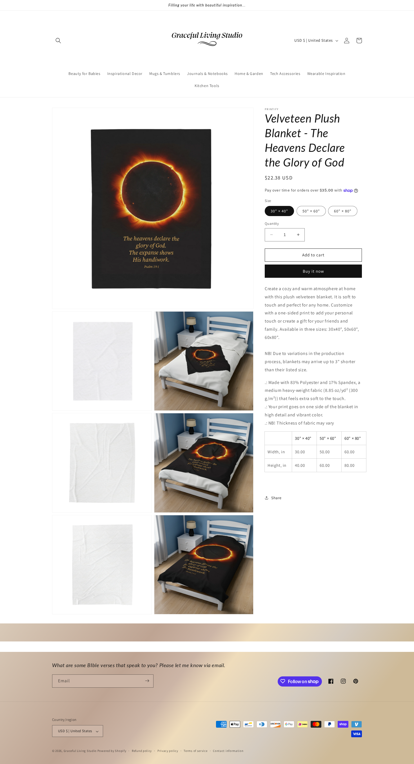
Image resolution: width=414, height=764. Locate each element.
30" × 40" (279, 211)
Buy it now (313, 271)
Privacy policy (167, 751)
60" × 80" (342, 211)
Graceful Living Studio (80, 751)
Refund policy (142, 751)
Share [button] (276, 497)
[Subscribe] (147, 680)
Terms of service (195, 751)
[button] (58, 40)
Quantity (272, 223)
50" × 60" (311, 211)
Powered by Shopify (111, 751)
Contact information (228, 751)
